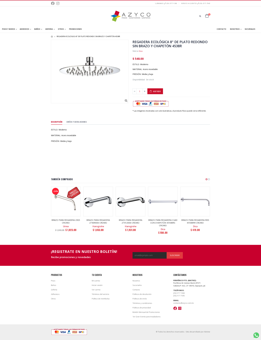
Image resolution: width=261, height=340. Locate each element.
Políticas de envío (140, 298)
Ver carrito (96, 289)
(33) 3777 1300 (179, 293)
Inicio (52, 36)
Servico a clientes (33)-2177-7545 (195, 3)
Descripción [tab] (56, 121)
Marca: (136, 51)
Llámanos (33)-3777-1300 (166, 3)
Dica (140, 51)
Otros (53, 298)
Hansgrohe (98, 226)
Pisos (53, 280)
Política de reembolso (101, 298)
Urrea (66, 226)
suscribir (175, 255)
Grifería (54, 289)
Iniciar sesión (97, 285)
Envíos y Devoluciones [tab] (76, 121)
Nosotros (136, 280)
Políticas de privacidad (142, 307)
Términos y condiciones (142, 303)
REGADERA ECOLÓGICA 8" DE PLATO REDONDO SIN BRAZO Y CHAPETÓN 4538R (170, 43)
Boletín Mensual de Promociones (146, 312)
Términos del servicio (100, 294)
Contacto (136, 289)
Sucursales (137, 285)
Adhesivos (55, 294)
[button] (206, 179)
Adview (207, 331)
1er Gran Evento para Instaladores (146, 316)
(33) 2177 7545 (179, 295)
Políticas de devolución (142, 294)
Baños (53, 285)
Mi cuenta (96, 280)
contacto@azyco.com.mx (183, 303)
